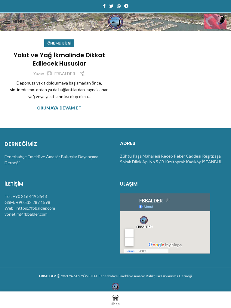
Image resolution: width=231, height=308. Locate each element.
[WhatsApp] (118, 6)
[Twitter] (111, 6)
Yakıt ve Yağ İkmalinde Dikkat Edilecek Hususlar (59, 59)
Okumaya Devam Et (59, 108)
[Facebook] (104, 6)
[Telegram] (126, 6)
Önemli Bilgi (59, 43)
